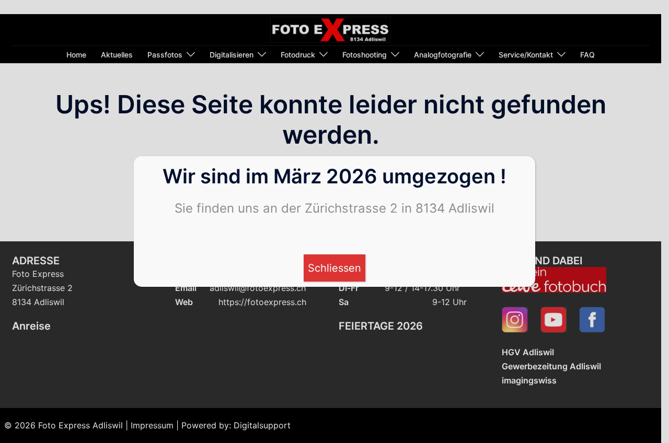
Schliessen (334, 268)
